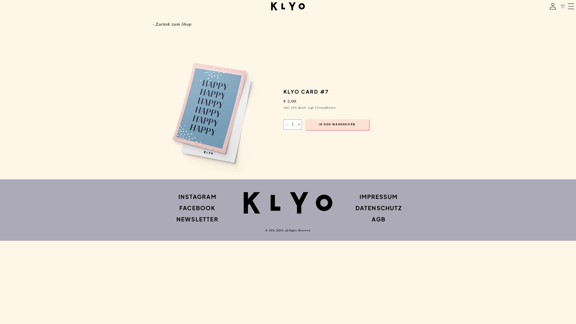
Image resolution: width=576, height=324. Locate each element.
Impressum (379, 196)
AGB (378, 219)
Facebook (197, 208)
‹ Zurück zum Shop (172, 24)
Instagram (197, 196)
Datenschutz (379, 208)
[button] (563, 6)
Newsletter (197, 219)
